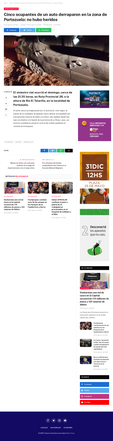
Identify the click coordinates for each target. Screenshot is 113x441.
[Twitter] (6, 103)
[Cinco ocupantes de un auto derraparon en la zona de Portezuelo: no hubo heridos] (56, 60)
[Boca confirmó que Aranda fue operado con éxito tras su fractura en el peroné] (86, 360)
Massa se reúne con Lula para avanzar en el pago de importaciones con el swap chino (21, 165)
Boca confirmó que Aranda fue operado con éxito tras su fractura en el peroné (101, 361)
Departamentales (11, 9)
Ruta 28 (18, 142)
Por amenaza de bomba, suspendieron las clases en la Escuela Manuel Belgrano (54, 165)
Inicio (5, 3)
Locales (44, 427)
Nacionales (56, 427)
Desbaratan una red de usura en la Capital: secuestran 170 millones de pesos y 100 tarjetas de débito (14, 204)
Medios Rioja (70, 433)
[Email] (6, 109)
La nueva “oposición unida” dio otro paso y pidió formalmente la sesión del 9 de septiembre (101, 344)
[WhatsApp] (6, 115)
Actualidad (8, 196)
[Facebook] (6, 98)
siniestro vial (28, 142)
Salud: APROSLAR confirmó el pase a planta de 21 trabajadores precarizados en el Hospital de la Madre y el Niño (61, 207)
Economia (68, 427)
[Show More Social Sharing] (54, 30)
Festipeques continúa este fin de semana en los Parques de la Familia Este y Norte (37, 203)
